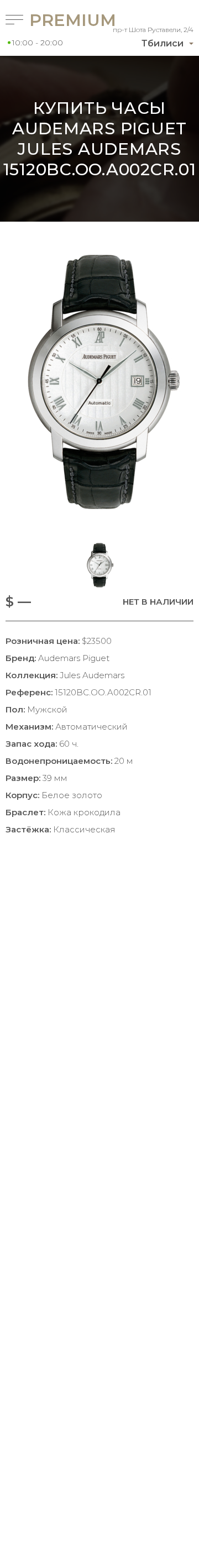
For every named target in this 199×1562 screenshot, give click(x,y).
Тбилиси (163, 43)
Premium (52, 20)
